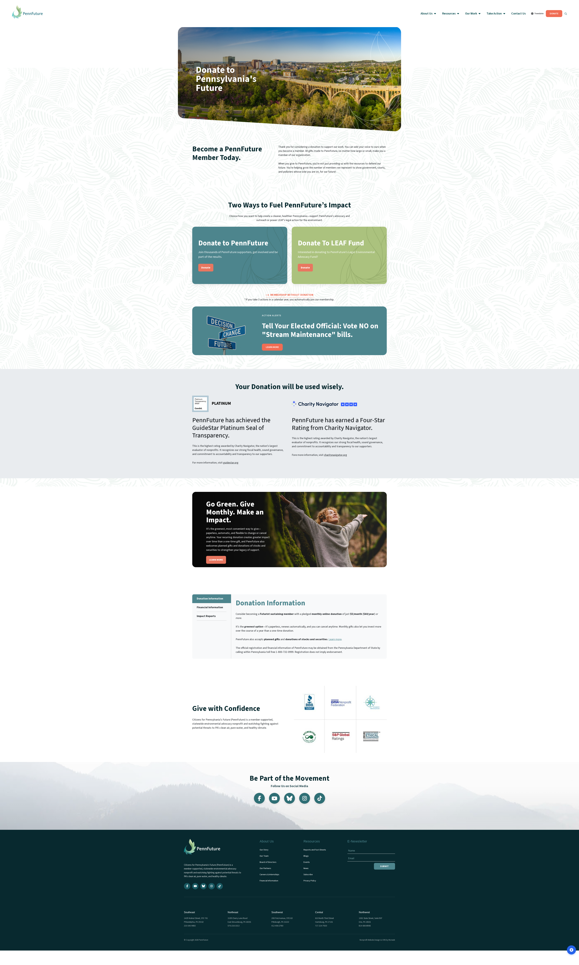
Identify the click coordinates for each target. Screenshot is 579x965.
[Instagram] (304, 798)
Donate (205, 268)
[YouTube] (274, 798)
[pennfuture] (202, 849)
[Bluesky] (289, 798)
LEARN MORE (272, 347)
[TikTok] (319, 798)
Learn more (335, 639)
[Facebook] (259, 798)
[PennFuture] (27, 13)
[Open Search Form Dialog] (566, 13)
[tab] (211, 598)
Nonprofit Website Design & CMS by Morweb (377, 940)
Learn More (216, 559)
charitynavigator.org (335, 455)
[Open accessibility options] (571, 949)
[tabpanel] (309, 626)
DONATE (554, 13)
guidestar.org (230, 463)
